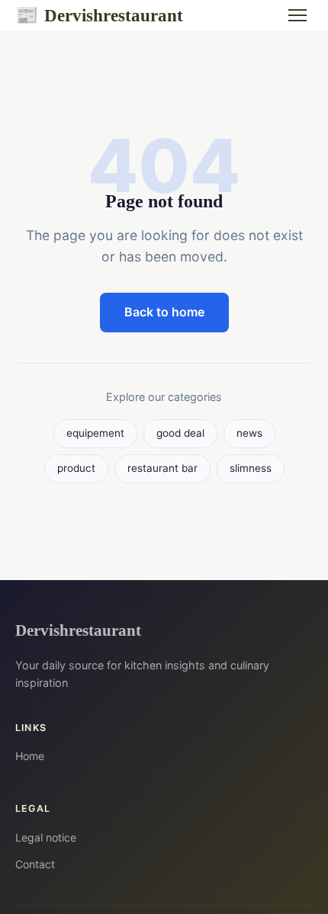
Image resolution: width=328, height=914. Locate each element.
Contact (35, 864)
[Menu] (297, 15)
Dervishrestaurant (99, 15)
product (76, 468)
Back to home (164, 311)
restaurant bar (162, 468)
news (249, 433)
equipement (95, 433)
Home (29, 755)
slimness (251, 468)
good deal (180, 433)
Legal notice (45, 837)
